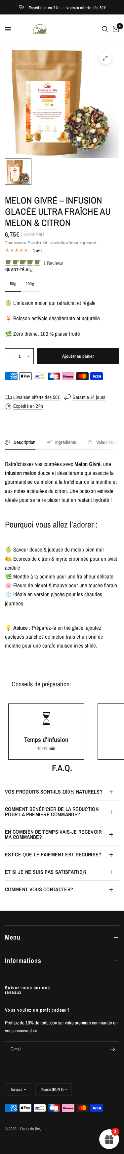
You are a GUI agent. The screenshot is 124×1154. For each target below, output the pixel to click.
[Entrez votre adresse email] (112, 1049)
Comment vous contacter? (39, 889)
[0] (114, 29)
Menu (13, 937)
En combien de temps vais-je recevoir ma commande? (53, 834)
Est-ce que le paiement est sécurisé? (53, 854)
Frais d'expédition (40, 242)
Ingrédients (65, 442)
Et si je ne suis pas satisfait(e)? (46, 871)
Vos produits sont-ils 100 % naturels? (54, 791)
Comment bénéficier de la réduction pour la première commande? (52, 811)
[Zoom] (105, 58)
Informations (23, 960)
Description (24, 442)
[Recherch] (105, 29)
